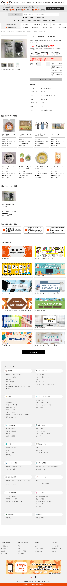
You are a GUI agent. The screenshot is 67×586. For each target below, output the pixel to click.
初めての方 (52, 20)
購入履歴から (40, 17)
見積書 (20, 546)
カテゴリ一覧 (55, 546)
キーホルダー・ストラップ (43, 402)
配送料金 (3, 548)
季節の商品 (9, 518)
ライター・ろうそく (41, 503)
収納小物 (8, 384)
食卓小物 (8, 433)
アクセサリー (39, 450)
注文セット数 (33, 64)
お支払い (3, 551)
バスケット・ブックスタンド (13, 374)
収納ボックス (9, 379)
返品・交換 (4, 553)
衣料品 (7, 450)
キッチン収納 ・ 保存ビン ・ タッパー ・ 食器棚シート (18, 387)
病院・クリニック (47, 27)
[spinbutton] (43, 64)
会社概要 (19, 581)
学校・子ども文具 (10, 412)
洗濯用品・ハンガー (41, 469)
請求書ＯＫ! (24, 10)
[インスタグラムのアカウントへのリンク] (31, 577)
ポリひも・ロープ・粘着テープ (14, 501)
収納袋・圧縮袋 (10, 382)
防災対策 (25, 24)
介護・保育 (35, 27)
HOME (3, 31)
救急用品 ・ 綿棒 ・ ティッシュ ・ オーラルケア (18, 481)
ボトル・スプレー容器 (42, 452)
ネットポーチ (36, 24)
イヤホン (61, 24)
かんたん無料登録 (54, 8)
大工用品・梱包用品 (11, 496)
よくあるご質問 (39, 548)
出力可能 (39, 10)
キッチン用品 (10, 31)
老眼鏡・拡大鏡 (40, 518)
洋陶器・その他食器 (41, 431)
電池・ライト (39, 407)
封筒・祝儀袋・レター (11, 417)
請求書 (20, 548)
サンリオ (46, 24)
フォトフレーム (40, 374)
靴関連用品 (9, 455)
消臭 (54, 24)
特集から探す (37, 20)
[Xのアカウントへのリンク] (35, 577)
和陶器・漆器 (39, 428)
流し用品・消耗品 (10, 428)
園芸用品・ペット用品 (11, 499)
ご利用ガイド (38, 2)
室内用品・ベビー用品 (42, 496)
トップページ (15, 20)
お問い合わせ (46, 2)
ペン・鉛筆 (9, 402)
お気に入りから (29, 17)
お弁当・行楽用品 (20, 31)
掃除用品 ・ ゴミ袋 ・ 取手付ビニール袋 (46, 466)
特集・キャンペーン (57, 548)
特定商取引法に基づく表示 (42, 581)
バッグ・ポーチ (10, 452)
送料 (10, 10)
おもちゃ (38, 480)
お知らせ (45, 20)
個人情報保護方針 (28, 581)
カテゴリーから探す (26, 20)
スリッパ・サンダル (11, 447)
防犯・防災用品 (40, 499)
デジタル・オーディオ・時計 (43, 405)
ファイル (8, 400)
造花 (37, 379)
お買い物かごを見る (60, 2)
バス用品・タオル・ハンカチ (13, 466)
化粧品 (38, 447)
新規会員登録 (30, 2)
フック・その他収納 (11, 377)
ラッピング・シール (41, 382)
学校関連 (25, 27)
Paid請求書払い (22, 553)
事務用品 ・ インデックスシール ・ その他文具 (18, 414)
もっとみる (33, 352)
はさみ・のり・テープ (11, 407)
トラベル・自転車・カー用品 (43, 501)
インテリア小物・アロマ (42, 377)
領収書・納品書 (22, 551)
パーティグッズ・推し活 (42, 483)
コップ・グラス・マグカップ (43, 433)
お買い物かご (55, 551)
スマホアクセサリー (41, 400)
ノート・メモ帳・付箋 (11, 405)
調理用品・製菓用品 (11, 431)
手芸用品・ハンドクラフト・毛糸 (45, 384)
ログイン (23, 2)
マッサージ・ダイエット (12, 484)
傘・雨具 (38, 506)
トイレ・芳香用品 (10, 469)
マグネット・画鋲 (10, 409)
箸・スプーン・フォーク (42, 436)
